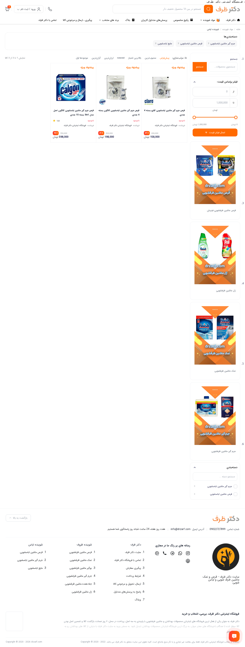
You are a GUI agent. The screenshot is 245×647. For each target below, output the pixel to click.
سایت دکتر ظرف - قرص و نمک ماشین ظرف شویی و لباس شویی (221, 580)
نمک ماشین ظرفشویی (225, 371)
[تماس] (50, 9)
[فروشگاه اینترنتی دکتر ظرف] (228, 9)
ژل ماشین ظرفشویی (226, 290)
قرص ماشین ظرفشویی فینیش (221, 210)
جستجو (233, 59)
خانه (238, 29)
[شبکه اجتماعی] (187, 553)
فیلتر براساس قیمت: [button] (227, 82)
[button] (122, 544)
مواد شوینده (227, 29)
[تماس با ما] (234, 636)
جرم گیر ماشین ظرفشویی (223, 451)
